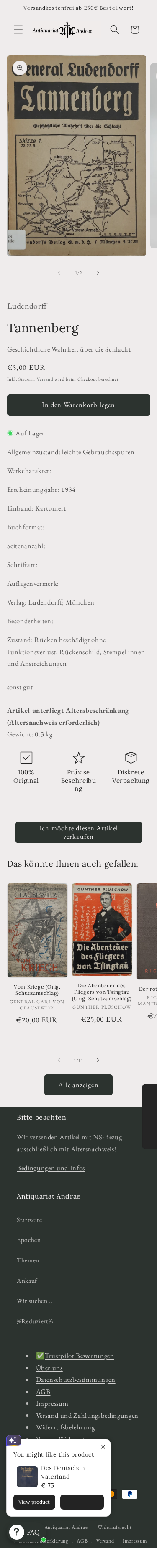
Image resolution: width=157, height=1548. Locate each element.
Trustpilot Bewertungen (79, 1355)
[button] (18, 30)
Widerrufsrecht (115, 1527)
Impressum (52, 1403)
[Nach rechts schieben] (98, 272)
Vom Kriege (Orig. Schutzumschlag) (37, 990)
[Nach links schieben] (59, 272)
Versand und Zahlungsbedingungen (87, 1415)
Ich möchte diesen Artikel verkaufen (78, 832)
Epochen (29, 1239)
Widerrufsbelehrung (65, 1427)
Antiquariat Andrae (66, 1527)
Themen (28, 1260)
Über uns (49, 1367)
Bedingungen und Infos (51, 1167)
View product (34, 1502)
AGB (43, 1391)
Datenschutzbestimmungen (76, 1379)
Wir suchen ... (36, 1300)
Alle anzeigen (78, 1084)
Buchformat (25, 526)
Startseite (29, 1219)
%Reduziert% (35, 1321)
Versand (45, 379)
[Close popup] (103, 1447)
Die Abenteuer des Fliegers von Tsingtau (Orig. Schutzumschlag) (102, 992)
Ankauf (27, 1280)
